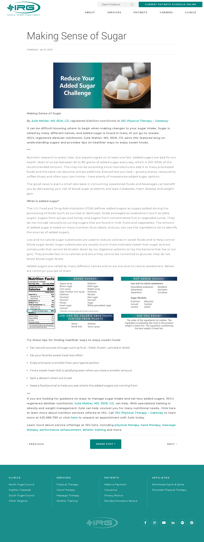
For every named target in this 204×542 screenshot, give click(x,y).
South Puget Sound (21, 495)
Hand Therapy (66, 489)
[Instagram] (154, 522)
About (90, 12)
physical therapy (127, 425)
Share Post (105, 444)
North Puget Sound (21, 484)
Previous (36, 444)
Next (171, 444)
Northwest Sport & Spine (168, 484)
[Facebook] (145, 522)
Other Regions (18, 500)
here (74, 417)
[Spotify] (182, 522)
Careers (166, 12)
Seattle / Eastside (20, 489)
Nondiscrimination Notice (120, 500)
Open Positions (111, 4)
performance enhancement (60, 429)
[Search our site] (132, 4)
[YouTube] (164, 522)
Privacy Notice (113, 495)
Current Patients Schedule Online (170, 4)
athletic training (94, 429)
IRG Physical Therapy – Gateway (144, 120)
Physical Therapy (67, 484)
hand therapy (150, 425)
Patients (141, 12)
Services (114, 12)
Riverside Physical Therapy (169, 489)
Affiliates (160, 477)
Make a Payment (115, 484)
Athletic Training (67, 500)
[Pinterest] (191, 522)
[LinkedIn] (173, 522)
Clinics (190, 12)
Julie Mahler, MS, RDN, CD (50, 120)
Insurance (110, 489)
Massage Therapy (68, 495)
